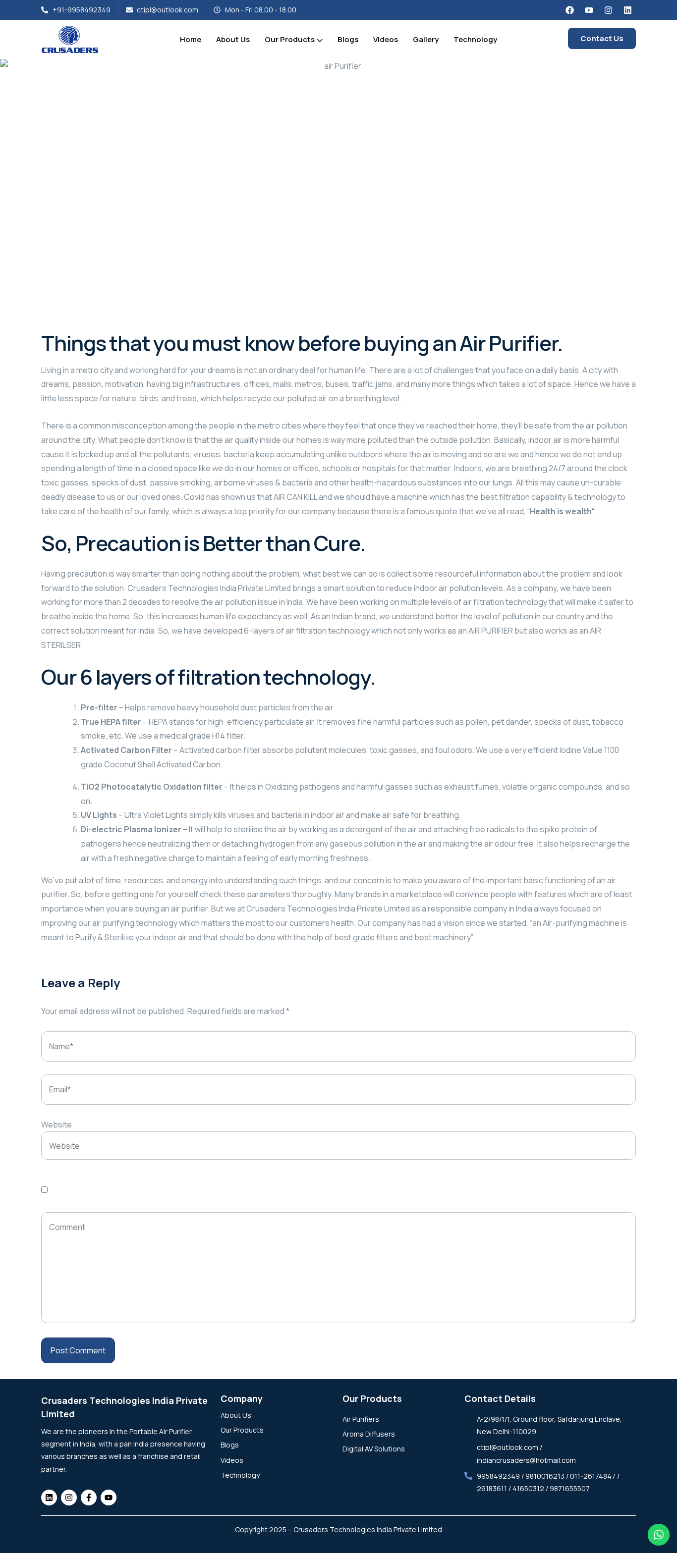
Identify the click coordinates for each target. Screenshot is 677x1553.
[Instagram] (608, 9)
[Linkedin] (627, 9)
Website (56, 1124)
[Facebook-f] (89, 1497)
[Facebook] (569, 9)
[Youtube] (588, 9)
